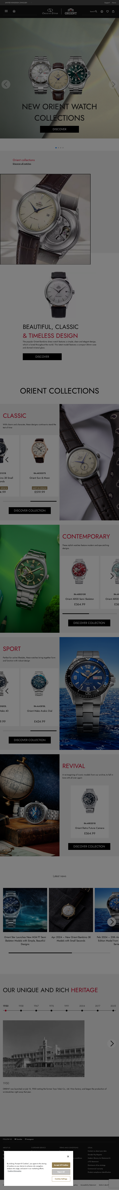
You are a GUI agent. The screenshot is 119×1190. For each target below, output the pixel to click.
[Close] (68, 1156)
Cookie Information (14, 1171)
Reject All (61, 1172)
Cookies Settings (61, 1179)
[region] (38, 1168)
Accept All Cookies (61, 1165)
